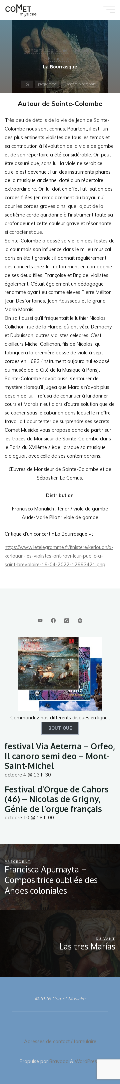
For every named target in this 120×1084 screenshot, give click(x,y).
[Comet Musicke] (21, 10)
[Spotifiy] (80, 621)
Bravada (58, 1061)
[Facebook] (53, 621)
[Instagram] (66, 621)
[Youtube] (40, 621)
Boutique (60, 728)
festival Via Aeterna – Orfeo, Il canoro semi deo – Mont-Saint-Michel (60, 756)
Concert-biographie (46, 50)
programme (47, 84)
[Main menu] (109, 10)
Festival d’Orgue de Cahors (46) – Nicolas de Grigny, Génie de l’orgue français (57, 799)
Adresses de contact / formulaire (60, 1041)
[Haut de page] (94, 1058)
